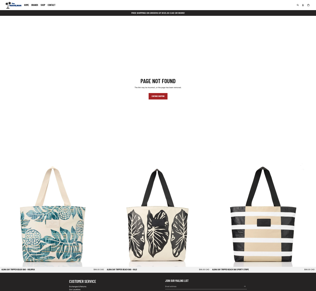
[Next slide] (101, 214)
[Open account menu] (303, 5)
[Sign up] (245, 286)
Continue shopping (158, 96)
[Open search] (297, 5)
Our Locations (74, 289)
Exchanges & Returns (77, 286)
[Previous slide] (3, 214)
